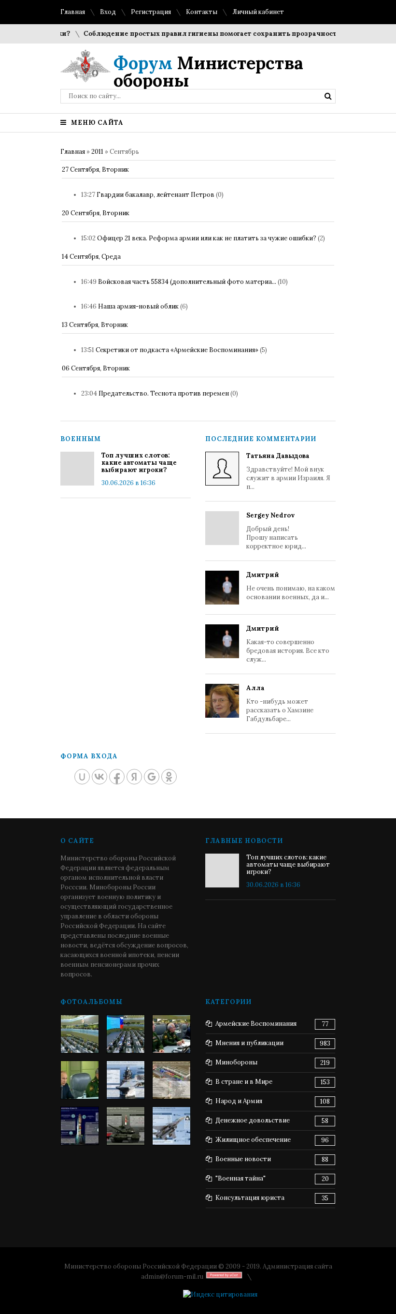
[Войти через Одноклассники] (169, 776)
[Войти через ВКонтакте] (99, 776)
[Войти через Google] (151, 776)
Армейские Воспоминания (256, 1023)
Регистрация (151, 12)
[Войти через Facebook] (117, 776)
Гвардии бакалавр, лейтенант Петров (155, 195)
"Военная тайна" (240, 1178)
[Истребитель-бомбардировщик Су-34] (171, 1126)
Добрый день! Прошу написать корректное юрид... (276, 530)
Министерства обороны (208, 71)
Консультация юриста (249, 1198)
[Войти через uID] (82, 776)
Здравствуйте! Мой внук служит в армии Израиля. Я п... (288, 471)
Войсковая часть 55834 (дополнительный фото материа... (187, 282)
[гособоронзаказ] (171, 1034)
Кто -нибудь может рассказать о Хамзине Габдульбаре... (279, 703)
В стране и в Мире (243, 1082)
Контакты (201, 12)
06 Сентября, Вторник (96, 368)
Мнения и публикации (249, 1043)
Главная (72, 12)
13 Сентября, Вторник (95, 325)
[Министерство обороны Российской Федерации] (79, 1034)
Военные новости (243, 1159)
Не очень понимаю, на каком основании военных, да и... (290, 586)
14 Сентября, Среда (91, 256)
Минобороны (236, 1062)
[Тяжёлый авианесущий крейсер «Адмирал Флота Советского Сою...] (125, 1080)
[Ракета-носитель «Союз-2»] (79, 1126)
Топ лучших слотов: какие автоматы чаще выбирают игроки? (139, 462)
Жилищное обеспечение (253, 1140)
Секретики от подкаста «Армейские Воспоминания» (177, 350)
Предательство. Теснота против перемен (164, 393)
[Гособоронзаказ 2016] (79, 1080)
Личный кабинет (258, 12)
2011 (97, 152)
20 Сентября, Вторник (95, 213)
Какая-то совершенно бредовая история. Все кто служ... (287, 644)
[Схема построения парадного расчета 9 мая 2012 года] (171, 1080)
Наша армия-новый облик (138, 306)
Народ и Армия (238, 1101)
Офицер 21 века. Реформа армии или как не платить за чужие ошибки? (206, 238)
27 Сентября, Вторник (95, 169)
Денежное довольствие (252, 1120)
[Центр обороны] (125, 1034)
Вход (108, 12)
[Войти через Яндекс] (134, 776)
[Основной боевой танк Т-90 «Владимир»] (125, 1126)
